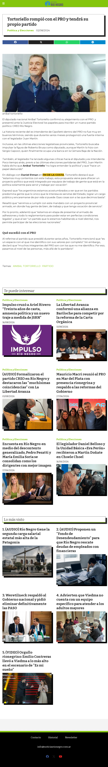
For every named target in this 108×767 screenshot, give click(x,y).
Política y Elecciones (20, 30)
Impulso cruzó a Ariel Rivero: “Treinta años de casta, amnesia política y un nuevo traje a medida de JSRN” (26, 311)
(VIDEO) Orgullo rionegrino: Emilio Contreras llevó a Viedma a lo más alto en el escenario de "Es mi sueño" (26, 661)
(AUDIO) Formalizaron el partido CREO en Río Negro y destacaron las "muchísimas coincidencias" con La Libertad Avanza (26, 382)
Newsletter (71, 737)
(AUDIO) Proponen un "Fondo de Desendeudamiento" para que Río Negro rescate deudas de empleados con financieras (77, 540)
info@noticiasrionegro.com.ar (54, 746)
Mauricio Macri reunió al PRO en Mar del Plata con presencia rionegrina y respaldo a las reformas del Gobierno (81, 382)
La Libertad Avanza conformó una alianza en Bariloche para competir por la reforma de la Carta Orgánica (80, 313)
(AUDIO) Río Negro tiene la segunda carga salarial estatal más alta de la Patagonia (26, 535)
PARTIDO (47, 266)
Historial (53, 737)
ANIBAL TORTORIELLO (26, 266)
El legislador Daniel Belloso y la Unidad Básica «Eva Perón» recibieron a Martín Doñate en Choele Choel (80, 450)
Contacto (36, 737)
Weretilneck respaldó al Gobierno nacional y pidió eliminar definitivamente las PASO (24, 601)
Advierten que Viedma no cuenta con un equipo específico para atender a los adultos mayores (80, 601)
